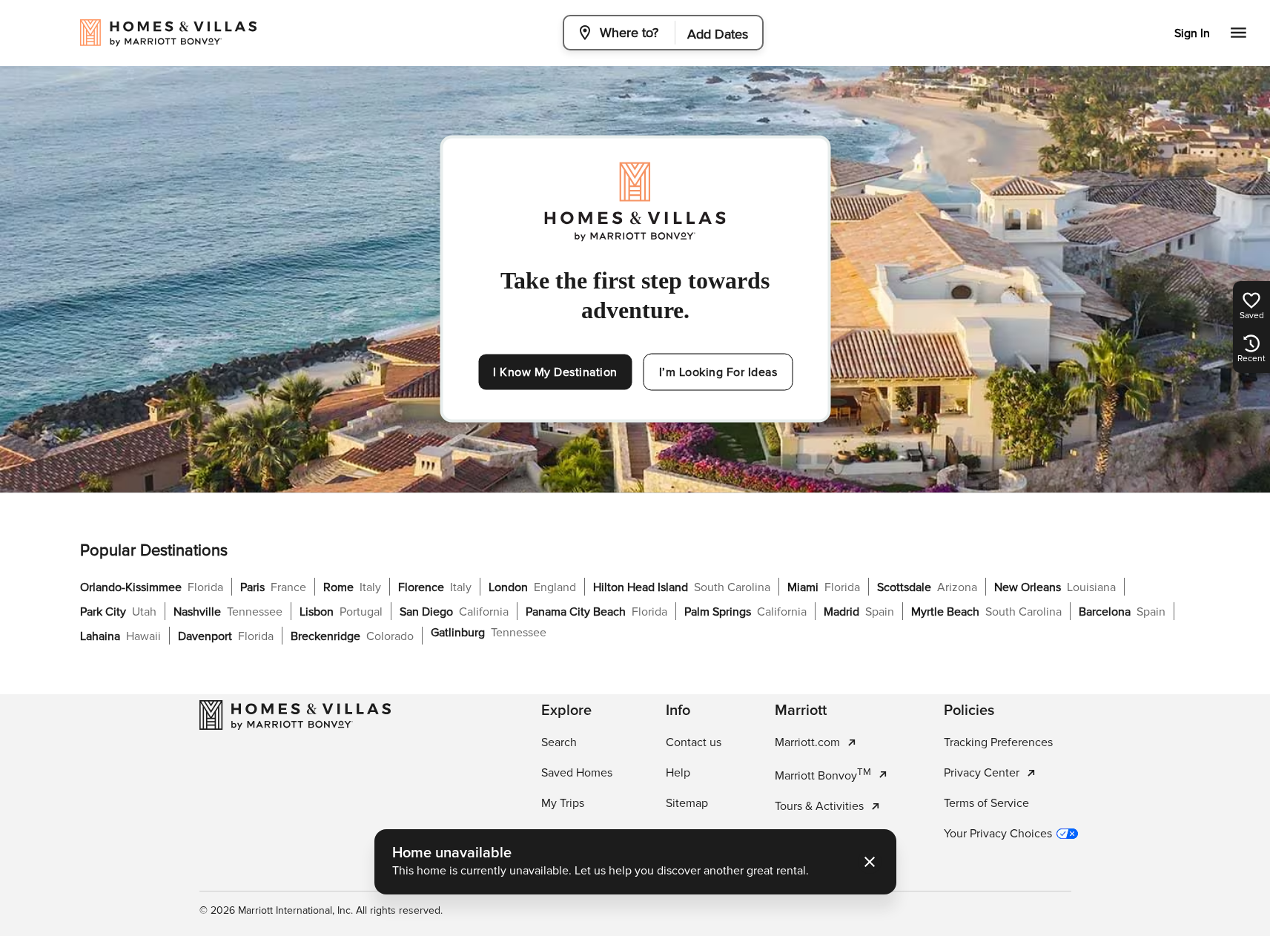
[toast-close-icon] (870, 862)
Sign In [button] (1192, 33)
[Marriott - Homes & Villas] (295, 715)
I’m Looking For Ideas (718, 372)
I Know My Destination (555, 372)
